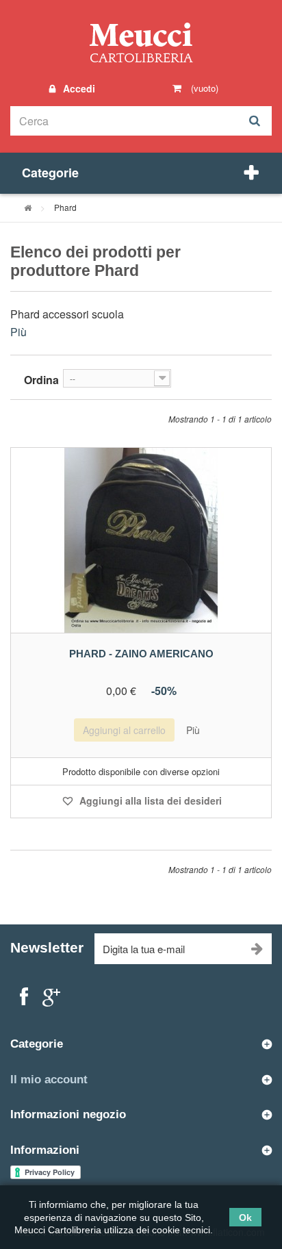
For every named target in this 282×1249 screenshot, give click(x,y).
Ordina (41, 380)
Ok (245, 1217)
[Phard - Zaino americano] (141, 540)
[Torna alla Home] (27, 207)
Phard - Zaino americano (141, 653)
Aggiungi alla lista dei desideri (149, 800)
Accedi (77, 88)
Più (18, 332)
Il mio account (49, 1079)
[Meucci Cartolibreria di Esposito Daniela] (141, 41)
